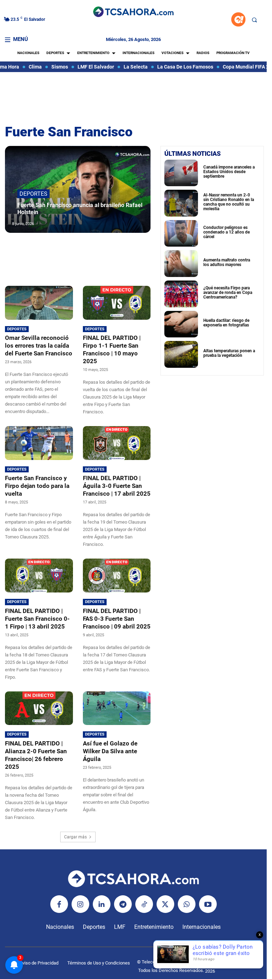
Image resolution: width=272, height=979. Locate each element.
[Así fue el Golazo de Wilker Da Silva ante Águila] (117, 708)
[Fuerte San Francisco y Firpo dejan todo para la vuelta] (39, 443)
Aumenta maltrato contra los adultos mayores (226, 262)
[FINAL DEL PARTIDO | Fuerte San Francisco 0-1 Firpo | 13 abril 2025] (39, 575)
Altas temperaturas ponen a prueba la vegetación (229, 353)
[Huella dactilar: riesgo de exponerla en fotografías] (181, 324)
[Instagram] (80, 904)
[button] (254, 20)
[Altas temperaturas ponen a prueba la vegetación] (181, 354)
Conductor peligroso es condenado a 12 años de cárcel (226, 232)
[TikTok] (144, 904)
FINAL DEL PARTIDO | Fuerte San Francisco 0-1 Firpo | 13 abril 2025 (37, 618)
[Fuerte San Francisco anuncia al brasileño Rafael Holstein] (78, 189)
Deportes (33, 193)
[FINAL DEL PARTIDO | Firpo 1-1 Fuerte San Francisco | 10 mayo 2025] (117, 303)
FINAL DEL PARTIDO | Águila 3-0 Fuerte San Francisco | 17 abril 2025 (117, 485)
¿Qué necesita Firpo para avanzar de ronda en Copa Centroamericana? (227, 292)
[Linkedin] (101, 904)
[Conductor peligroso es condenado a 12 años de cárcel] (181, 233)
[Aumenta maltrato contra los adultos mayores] (181, 263)
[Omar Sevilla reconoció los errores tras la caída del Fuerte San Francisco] (39, 303)
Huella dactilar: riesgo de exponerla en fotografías (226, 323)
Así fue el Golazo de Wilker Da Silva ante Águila (110, 751)
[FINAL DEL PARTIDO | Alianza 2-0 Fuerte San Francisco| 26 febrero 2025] (39, 708)
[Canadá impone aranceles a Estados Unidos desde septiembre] (181, 173)
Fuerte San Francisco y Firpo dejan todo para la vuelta (37, 485)
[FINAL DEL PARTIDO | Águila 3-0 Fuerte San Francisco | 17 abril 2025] (117, 443)
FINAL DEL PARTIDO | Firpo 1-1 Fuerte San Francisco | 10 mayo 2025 (112, 349)
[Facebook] (59, 904)
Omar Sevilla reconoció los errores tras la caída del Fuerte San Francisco (38, 345)
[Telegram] (123, 904)
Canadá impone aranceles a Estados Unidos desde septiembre (229, 172)
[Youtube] (208, 904)
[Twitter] (165, 904)
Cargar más (75, 836)
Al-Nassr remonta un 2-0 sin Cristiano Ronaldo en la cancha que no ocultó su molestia (228, 202)
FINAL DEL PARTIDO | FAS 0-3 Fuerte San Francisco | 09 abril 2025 (117, 618)
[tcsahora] (133, 12)
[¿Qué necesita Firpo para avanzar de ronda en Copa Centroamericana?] (181, 294)
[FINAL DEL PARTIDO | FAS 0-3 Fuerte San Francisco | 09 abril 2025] (117, 575)
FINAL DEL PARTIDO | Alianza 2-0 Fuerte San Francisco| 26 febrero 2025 (36, 755)
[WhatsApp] (187, 904)
